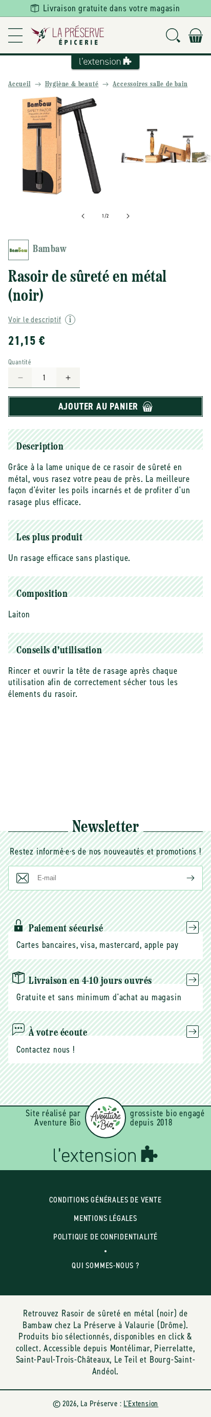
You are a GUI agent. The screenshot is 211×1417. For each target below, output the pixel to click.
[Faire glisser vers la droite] (128, 216)
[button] (15, 35)
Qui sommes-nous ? (105, 1265)
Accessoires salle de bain (150, 84)
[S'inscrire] (182, 878)
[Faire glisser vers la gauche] (83, 216)
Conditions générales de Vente (105, 1199)
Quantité (19, 362)
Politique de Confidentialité (105, 1236)
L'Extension (140, 1403)
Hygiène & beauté (72, 84)
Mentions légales (105, 1218)
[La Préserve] (67, 35)
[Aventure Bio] (105, 1117)
